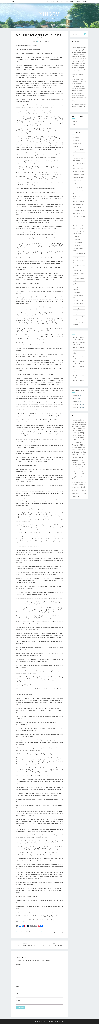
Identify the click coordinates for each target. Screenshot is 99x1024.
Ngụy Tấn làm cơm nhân (78, 201)
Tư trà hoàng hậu (77, 308)
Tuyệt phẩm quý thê (77, 311)
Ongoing (75, 121)
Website (18, 1000)
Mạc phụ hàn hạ (76, 193)
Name (17, 986)
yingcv (40, 41)
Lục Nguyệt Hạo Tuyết (48, 932)
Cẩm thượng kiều (77, 143)
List (57, 1)
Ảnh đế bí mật (76, 137)
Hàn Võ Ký (77, 424)
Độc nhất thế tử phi (77, 320)
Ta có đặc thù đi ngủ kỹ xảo (79, 225)
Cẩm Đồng (75, 146)
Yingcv (14, 1)
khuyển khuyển (75, 428)
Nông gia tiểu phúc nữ (78, 204)
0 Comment (47, 41)
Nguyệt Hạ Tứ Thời (75, 447)
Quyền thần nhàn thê (78, 213)
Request (85, 1)
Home (48, 1)
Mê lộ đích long (80, 445)
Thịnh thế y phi (76, 239)
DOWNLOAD (78, 79)
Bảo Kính (74, 420)
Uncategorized (76, 314)
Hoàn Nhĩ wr (79, 422)
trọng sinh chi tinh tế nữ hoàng (79, 475)
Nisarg (62, 1021)
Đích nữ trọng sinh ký (24, 932)
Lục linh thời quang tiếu (78, 190)
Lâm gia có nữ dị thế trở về (79, 174)
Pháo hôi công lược (77, 207)
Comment (19, 964)
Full (74, 124)
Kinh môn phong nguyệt (78, 171)
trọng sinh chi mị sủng (76, 471)
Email (17, 993)
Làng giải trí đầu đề (77, 187)
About (52, 1)
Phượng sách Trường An (78, 210)
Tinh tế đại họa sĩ (77, 245)
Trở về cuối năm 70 (77, 258)
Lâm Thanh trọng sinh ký (78, 177)
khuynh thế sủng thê (81, 426)
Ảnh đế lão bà (76, 140)
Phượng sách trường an (76, 460)
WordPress (53, 1021)
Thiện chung (76, 236)
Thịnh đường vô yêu (77, 242)
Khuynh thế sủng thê (78, 168)
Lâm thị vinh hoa (77, 180)
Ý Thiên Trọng (78, 490)
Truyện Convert (69, 1)
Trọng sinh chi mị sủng (78, 270)
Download (79, 1)
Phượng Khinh (79, 457)
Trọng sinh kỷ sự (76, 292)
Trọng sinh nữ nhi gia (78, 300)
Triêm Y (82, 467)
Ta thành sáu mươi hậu (78, 228)
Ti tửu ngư (79, 467)
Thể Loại (61, 1)
